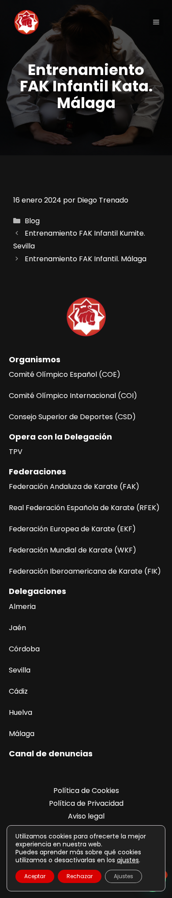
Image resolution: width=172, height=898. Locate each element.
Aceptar (34, 876)
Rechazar (80, 876)
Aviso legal (86, 816)
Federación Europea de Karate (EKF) (72, 529)
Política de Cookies (86, 790)
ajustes (128, 860)
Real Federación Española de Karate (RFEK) (84, 508)
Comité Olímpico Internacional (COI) (73, 396)
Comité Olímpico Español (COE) (64, 374)
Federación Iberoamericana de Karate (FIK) (85, 571)
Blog (32, 221)
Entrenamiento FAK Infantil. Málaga (85, 259)
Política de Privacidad (86, 803)
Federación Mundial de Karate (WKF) (72, 550)
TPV (15, 452)
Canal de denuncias (51, 753)
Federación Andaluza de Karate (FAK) (74, 486)
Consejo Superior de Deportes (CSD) (72, 417)
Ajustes (123, 876)
